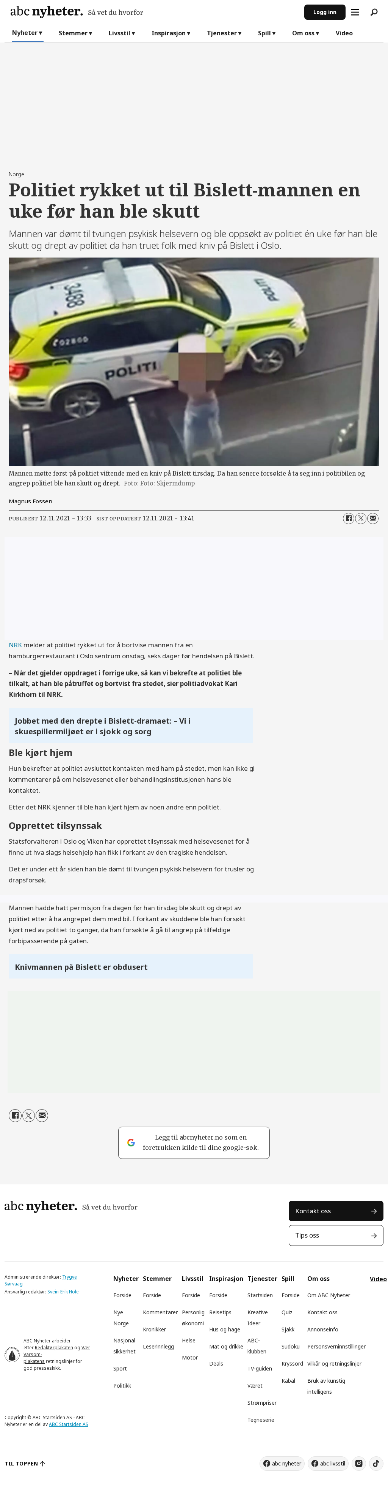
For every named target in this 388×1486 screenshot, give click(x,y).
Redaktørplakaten (54, 1347)
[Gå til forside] (154, 12)
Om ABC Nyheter (328, 1295)
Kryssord (292, 1363)
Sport (120, 1368)
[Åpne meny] (355, 12)
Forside (122, 1295)
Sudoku (291, 1346)
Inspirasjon (169, 33)
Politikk (122, 1385)
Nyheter (25, 32)
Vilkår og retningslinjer (334, 1363)
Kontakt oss (313, 1210)
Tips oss (307, 1235)
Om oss (303, 33)
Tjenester (222, 33)
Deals (216, 1363)
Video (344, 33)
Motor (190, 1357)
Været (255, 1385)
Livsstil (119, 33)
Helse (189, 1340)
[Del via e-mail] (373, 518)
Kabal (288, 1380)
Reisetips (220, 1312)
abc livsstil (332, 1463)
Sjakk (288, 1329)
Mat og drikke (226, 1346)
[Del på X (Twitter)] (360, 518)
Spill (264, 33)
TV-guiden (259, 1368)
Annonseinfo (322, 1329)
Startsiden (260, 1295)
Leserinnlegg (158, 1346)
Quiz (287, 1312)
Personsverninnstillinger (336, 1346)
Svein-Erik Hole (63, 1291)
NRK (15, 644)
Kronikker (154, 1329)
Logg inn (324, 12)
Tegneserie (260, 1419)
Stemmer (73, 33)
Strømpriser (262, 1402)
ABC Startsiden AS (68, 1424)
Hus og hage (224, 1329)
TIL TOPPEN (21, 1463)
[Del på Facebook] (348, 518)
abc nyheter (286, 1463)
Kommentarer (160, 1312)
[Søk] (374, 12)
